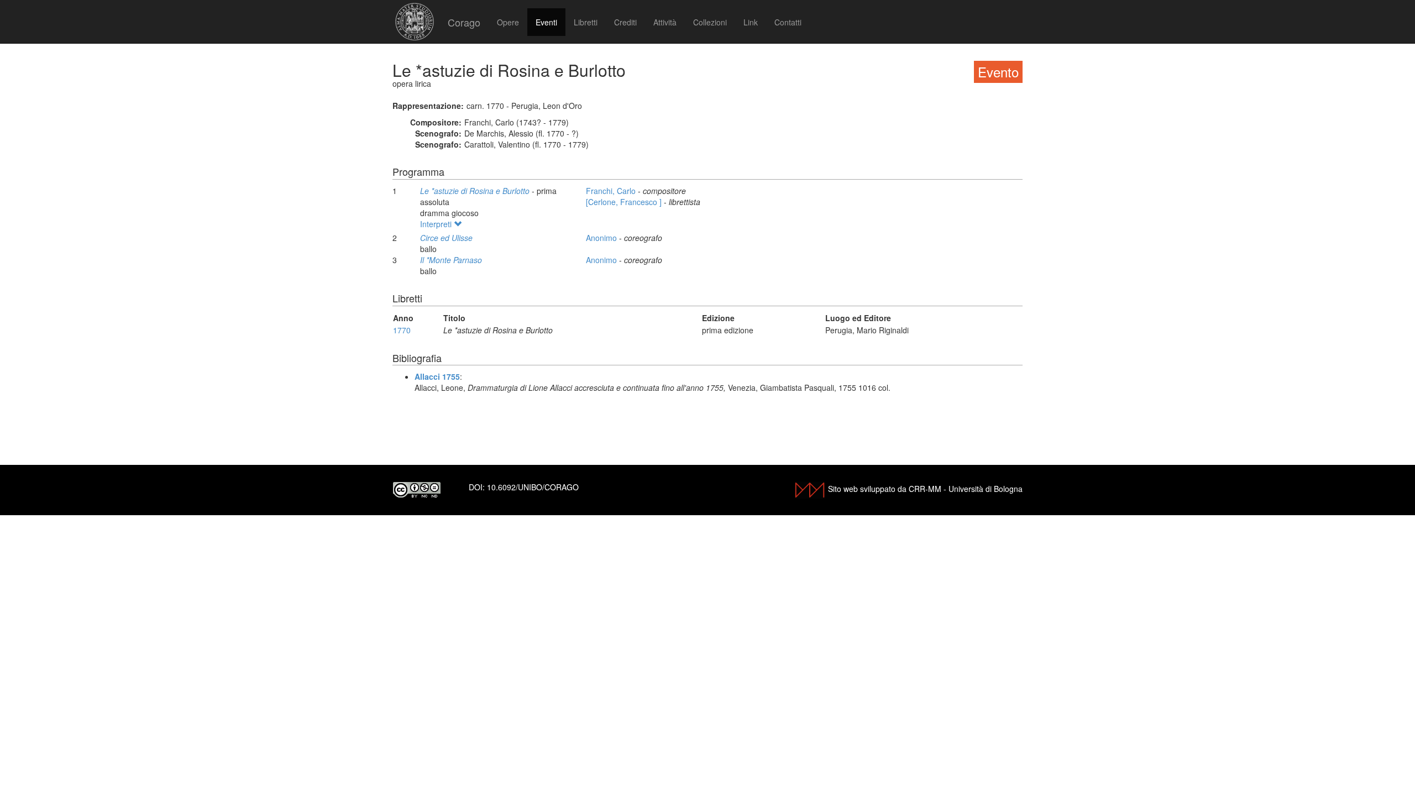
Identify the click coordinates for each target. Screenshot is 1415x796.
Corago (464, 22)
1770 (402, 330)
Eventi (546, 22)
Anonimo (602, 237)
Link (750, 22)
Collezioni (710, 22)
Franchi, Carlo (612, 190)
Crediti (625, 22)
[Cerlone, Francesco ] (625, 201)
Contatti (787, 22)
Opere (508, 22)
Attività (665, 22)
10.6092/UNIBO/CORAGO (533, 487)
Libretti (586, 22)
